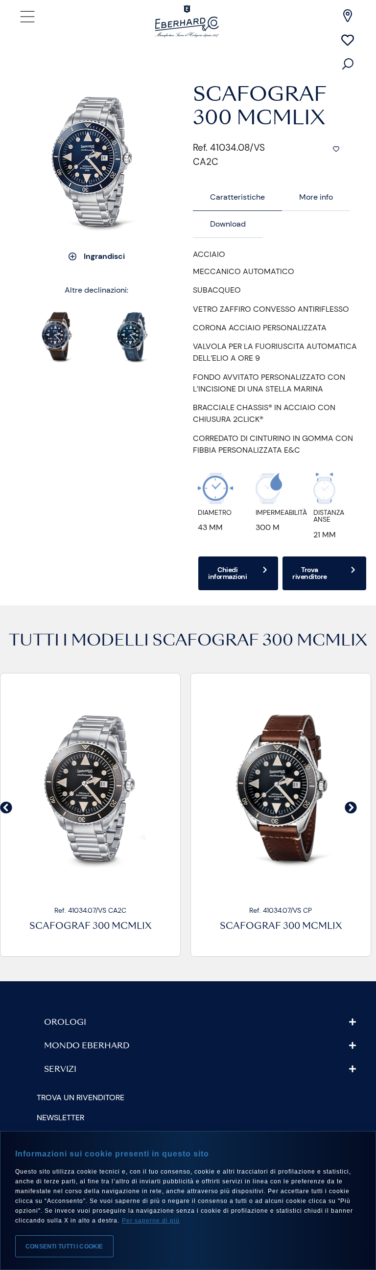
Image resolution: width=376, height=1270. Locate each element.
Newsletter (60, 1117)
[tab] (237, 197)
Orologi (65, 1023)
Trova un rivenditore (80, 1097)
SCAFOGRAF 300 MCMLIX (259, 641)
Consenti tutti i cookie (64, 1246)
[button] (6, 807)
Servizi (60, 1070)
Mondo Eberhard (86, 1046)
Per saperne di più (151, 1220)
